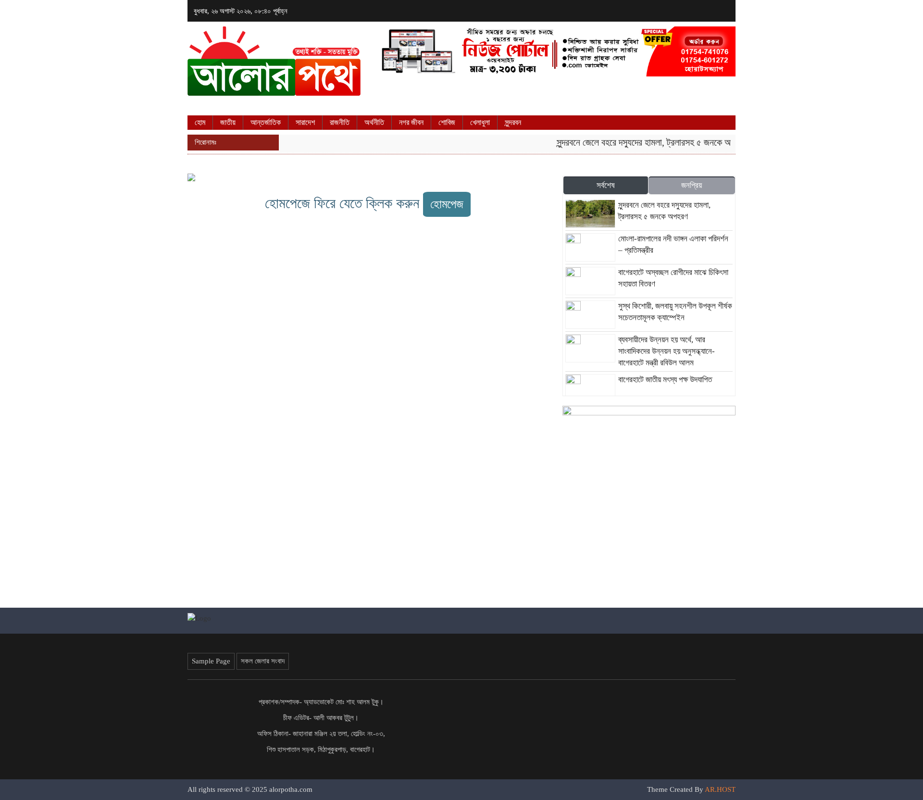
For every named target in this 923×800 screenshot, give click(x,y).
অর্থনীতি (374, 122)
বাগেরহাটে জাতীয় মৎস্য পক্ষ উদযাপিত (665, 379)
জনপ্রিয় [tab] (691, 185)
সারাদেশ (305, 122)
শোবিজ (446, 122)
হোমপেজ (446, 204)
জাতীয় (228, 122)
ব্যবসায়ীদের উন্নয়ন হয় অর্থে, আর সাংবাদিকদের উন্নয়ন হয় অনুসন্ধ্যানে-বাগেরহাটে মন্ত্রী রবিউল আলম (666, 351)
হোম (200, 122)
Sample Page (211, 661)
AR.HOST (720, 789)
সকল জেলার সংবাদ (263, 661)
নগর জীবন (411, 122)
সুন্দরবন (513, 122)
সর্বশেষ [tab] (606, 185)
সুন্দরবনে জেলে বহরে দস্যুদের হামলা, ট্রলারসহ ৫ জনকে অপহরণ (643, 142)
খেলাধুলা (480, 122)
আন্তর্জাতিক (265, 122)
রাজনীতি (339, 122)
